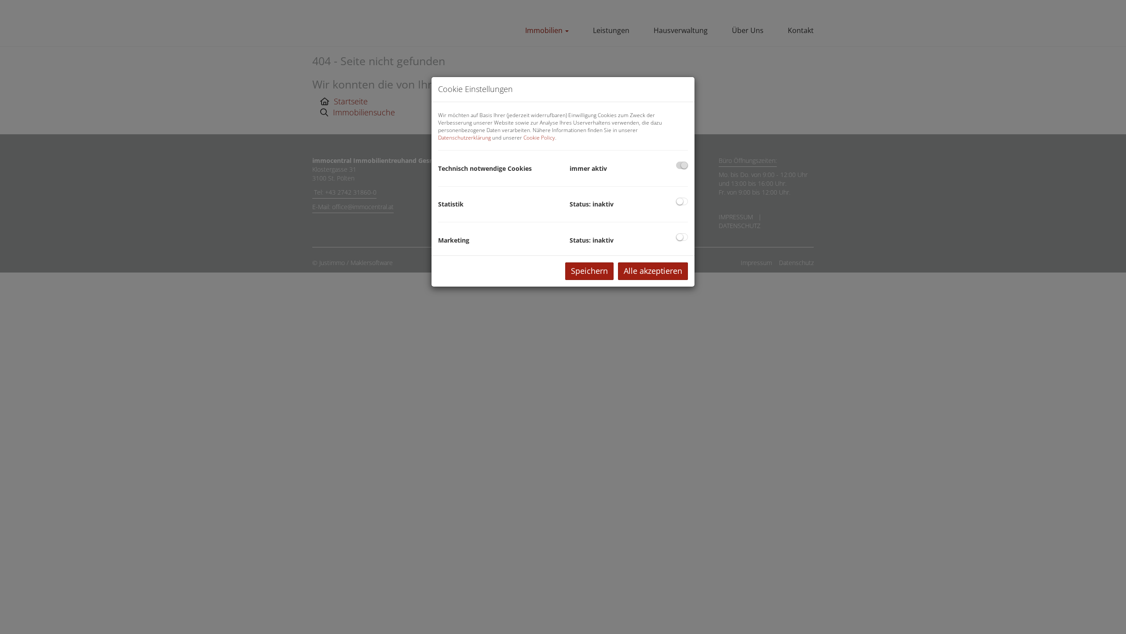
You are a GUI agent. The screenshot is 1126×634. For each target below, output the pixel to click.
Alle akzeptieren (653, 270)
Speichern (589, 270)
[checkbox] (682, 165)
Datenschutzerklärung (464, 137)
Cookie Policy (539, 137)
